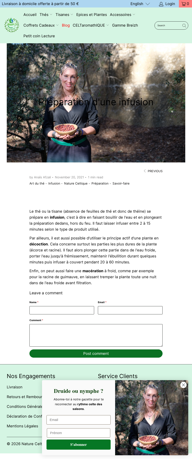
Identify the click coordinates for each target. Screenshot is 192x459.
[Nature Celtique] (12, 25)
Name (33, 302)
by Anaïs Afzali (40, 177)
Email (102, 302)
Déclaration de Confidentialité (33, 416)
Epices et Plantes (91, 14)
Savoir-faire (121, 183)
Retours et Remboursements (32, 397)
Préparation (100, 183)
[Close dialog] (183, 385)
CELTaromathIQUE (89, 25)
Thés (45, 14)
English (136, 3)
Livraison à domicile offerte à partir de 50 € (40, 3)
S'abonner (78, 444)
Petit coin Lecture (39, 36)
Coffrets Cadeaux (39, 25)
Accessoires (121, 14)
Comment (36, 320)
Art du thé (36, 183)
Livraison (14, 387)
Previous (155, 171)
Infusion (54, 183)
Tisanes (63, 14)
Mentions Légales (22, 426)
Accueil (30, 14)
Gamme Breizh (125, 25)
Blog (66, 25)
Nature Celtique (76, 183)
